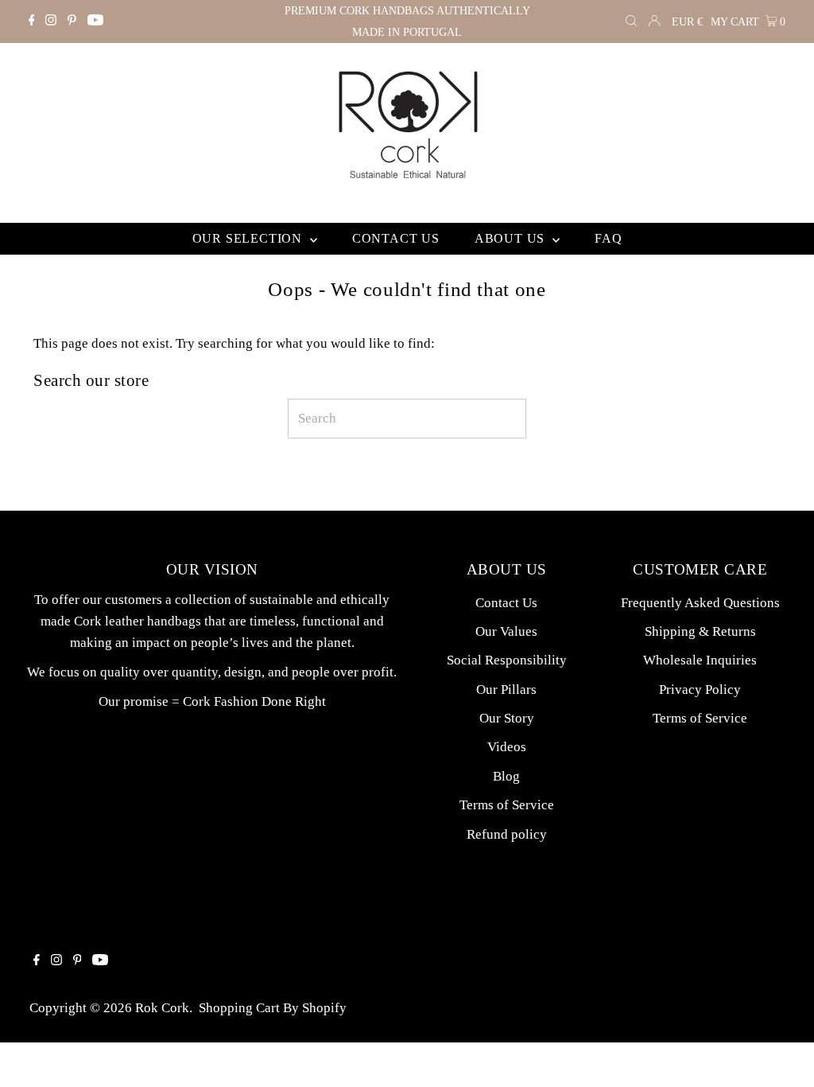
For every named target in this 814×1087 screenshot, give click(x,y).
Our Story (506, 718)
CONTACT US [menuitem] (396, 238)
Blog (506, 776)
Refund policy (507, 834)
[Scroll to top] (782, 1055)
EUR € (687, 22)
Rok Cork (162, 1007)
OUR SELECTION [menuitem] (249, 238)
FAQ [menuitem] (608, 238)
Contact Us (506, 602)
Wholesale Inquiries (700, 660)
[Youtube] (95, 21)
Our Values (506, 631)
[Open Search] (631, 21)
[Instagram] (50, 21)
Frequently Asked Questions (700, 602)
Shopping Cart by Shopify (273, 1007)
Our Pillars (506, 689)
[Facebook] (32, 21)
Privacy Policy (700, 689)
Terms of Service (506, 804)
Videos (506, 746)
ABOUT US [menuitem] (511, 238)
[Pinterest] (72, 21)
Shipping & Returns (700, 631)
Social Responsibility (507, 660)
